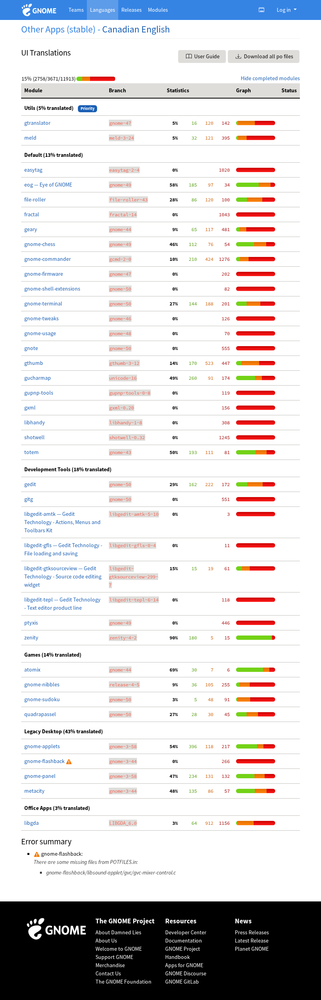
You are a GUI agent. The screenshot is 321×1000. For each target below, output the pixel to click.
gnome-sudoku (42, 699)
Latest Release (252, 940)
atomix (32, 669)
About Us (106, 940)
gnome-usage (40, 333)
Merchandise (110, 965)
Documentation (183, 940)
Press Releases (252, 932)
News (243, 921)
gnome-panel (40, 775)
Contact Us (108, 973)
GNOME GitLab (182, 981)
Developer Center (185, 932)
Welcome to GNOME (119, 948)
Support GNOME (114, 957)
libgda (31, 822)
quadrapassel (40, 714)
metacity (34, 790)
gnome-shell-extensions (52, 288)
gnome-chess (39, 244)
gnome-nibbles (42, 684)
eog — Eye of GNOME (48, 184)
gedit (30, 484)
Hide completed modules (270, 78)
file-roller (35, 199)
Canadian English (136, 29)
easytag (33, 169)
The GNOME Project (125, 921)
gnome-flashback (45, 761)
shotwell (34, 437)
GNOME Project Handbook (182, 953)
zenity (31, 637)
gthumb (33, 362)
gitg (28, 499)
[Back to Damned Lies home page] (40, 10)
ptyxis (31, 622)
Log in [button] (284, 9)
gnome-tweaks (41, 318)
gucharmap (37, 377)
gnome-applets (42, 746)
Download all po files (268, 56)
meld (30, 137)
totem (31, 452)
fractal (31, 214)
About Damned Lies (118, 932)
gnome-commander (47, 258)
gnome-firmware (43, 273)
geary (30, 229)
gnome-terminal (43, 303)
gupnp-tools (38, 392)
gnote (31, 348)
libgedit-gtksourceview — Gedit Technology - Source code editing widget (62, 576)
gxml (30, 407)
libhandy (34, 422)
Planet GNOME (252, 948)
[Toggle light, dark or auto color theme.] (264, 9)
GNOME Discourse (185, 973)
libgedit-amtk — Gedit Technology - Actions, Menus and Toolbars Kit (62, 522)
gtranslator (37, 122)
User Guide (206, 56)
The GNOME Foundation (123, 981)
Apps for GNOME (184, 965)
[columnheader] (63, 90)
